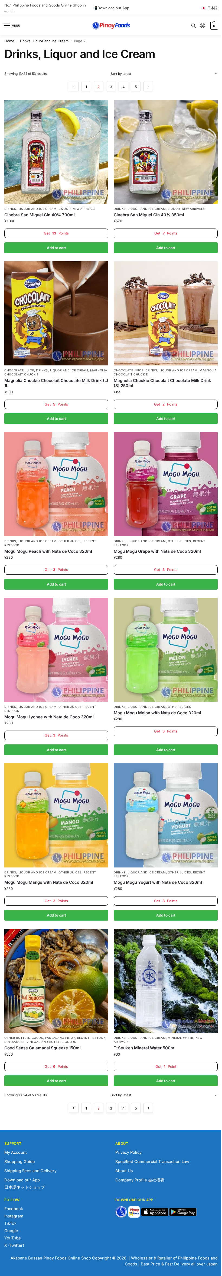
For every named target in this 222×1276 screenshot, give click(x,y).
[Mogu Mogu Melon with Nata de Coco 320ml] (166, 650)
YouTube (12, 1238)
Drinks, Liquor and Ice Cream (44, 41)
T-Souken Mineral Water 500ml (144, 1047)
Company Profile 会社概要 (139, 1180)
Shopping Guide (19, 1161)
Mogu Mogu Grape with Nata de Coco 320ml (157, 551)
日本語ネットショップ (24, 1187)
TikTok (10, 1223)
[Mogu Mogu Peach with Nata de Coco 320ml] (56, 484)
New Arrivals (84, 209)
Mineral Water (180, 1038)
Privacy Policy (128, 1152)
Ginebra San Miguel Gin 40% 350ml (149, 214)
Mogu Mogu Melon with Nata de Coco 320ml (157, 712)
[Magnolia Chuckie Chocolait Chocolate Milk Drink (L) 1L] (56, 313)
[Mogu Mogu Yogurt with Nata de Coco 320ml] (166, 815)
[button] (213, 26)
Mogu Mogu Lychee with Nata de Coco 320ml (49, 716)
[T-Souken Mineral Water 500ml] (166, 981)
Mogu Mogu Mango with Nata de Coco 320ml (48, 882)
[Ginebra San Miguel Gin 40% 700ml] (56, 152)
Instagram (13, 1216)
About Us (124, 1170)
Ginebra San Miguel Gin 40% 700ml (39, 214)
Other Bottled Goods (23, 1038)
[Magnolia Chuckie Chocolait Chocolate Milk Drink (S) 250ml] (166, 313)
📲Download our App (111, 8)
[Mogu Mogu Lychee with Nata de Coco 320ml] (56, 650)
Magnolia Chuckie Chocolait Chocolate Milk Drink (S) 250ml (162, 383)
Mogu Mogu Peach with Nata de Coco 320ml (48, 551)
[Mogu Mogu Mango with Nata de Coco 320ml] (56, 815)
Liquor (64, 209)
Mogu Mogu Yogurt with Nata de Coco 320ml (158, 882)
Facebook (13, 1208)
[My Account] (202, 26)
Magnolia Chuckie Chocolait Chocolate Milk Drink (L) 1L (56, 383)
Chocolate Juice (19, 370)
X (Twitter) (14, 1245)
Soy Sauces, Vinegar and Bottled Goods (40, 1042)
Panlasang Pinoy (60, 1038)
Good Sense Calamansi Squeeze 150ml (42, 1047)
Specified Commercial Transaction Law (152, 1161)
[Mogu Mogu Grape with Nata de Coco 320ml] (166, 484)
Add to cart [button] (56, 248)
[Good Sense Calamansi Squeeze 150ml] (56, 981)
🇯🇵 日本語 (209, 8)
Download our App (22, 1180)
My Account (15, 1152)
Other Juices (69, 541)
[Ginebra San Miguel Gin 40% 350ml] (166, 152)
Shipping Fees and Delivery (30, 1170)
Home (9, 41)
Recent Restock (91, 1038)
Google (11, 1230)
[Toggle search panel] (193, 25)
